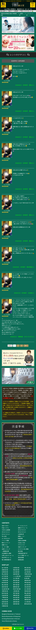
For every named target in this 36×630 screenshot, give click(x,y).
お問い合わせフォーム (8, 555)
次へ (26, 345)
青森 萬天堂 (16, 570)
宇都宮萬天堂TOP (22, 553)
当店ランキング (22, 547)
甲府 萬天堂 (27, 582)
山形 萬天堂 (27, 572)
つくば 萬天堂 (16, 576)
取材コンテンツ (6, 543)
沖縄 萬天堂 (5, 606)
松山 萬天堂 (5, 599)
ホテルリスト (21, 545)
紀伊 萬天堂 (5, 593)
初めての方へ (5, 525)
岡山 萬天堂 (27, 593)
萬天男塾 (20, 551)
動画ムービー (21, 536)
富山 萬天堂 (5, 585)
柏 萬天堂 (26, 578)
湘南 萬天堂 (27, 580)
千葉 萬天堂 (5, 580)
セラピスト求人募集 (23, 549)
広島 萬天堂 (5, 595)
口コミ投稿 (19, 628)
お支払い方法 (21, 543)
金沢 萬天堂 (27, 585)
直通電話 (6, 628)
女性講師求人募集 (6, 553)
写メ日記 (4, 536)
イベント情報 (5, 540)
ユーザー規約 (5, 547)
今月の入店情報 (6, 530)
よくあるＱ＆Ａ (6, 538)
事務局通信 (21, 560)
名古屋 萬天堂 (5, 589)
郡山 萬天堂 (5, 574)
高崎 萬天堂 (16, 574)
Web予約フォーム (6, 557)
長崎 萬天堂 (16, 602)
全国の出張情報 (22, 540)
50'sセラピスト (6, 534)
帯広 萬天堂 (27, 568)
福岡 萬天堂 (27, 599)
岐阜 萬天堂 (5, 587)
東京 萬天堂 (5, 578)
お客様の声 (21, 534)
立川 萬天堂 (16, 578)
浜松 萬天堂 (27, 587)
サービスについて (22, 525)
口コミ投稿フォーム (23, 555)
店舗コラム (5, 545)
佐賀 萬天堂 (5, 602)
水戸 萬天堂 (5, 576)
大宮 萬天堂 (27, 576)
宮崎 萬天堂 (16, 604)
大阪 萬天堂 (16, 591)
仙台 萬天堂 (16, 572)
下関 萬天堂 (5, 597)
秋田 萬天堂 (5, 572)
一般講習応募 (5, 551)
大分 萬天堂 (27, 602)
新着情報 (20, 538)
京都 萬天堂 (5, 591)
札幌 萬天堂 (16, 568)
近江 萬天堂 (27, 589)
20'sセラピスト (22, 530)
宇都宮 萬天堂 (28, 574)
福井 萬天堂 (16, 585)
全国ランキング (6, 549)
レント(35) (7, 81)
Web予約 (30, 628)
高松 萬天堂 (16, 597)
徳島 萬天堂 (27, 597)
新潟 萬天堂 (5, 582)
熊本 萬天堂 (5, 604)
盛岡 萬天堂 (27, 570)
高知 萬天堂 (16, 599)
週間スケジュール (22, 528)
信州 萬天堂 (16, 582)
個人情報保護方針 (6, 560)
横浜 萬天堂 (16, 580)
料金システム (5, 528)
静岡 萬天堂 (16, 587)
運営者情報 (21, 557)
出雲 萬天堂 (27, 595)
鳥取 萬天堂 (16, 595)
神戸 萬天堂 (16, 593)
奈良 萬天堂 (27, 591)
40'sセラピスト (22, 532)
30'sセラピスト (6, 532)
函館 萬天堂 (5, 570)
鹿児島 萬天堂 (28, 604)
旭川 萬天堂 (5, 568)
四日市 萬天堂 (16, 589)
